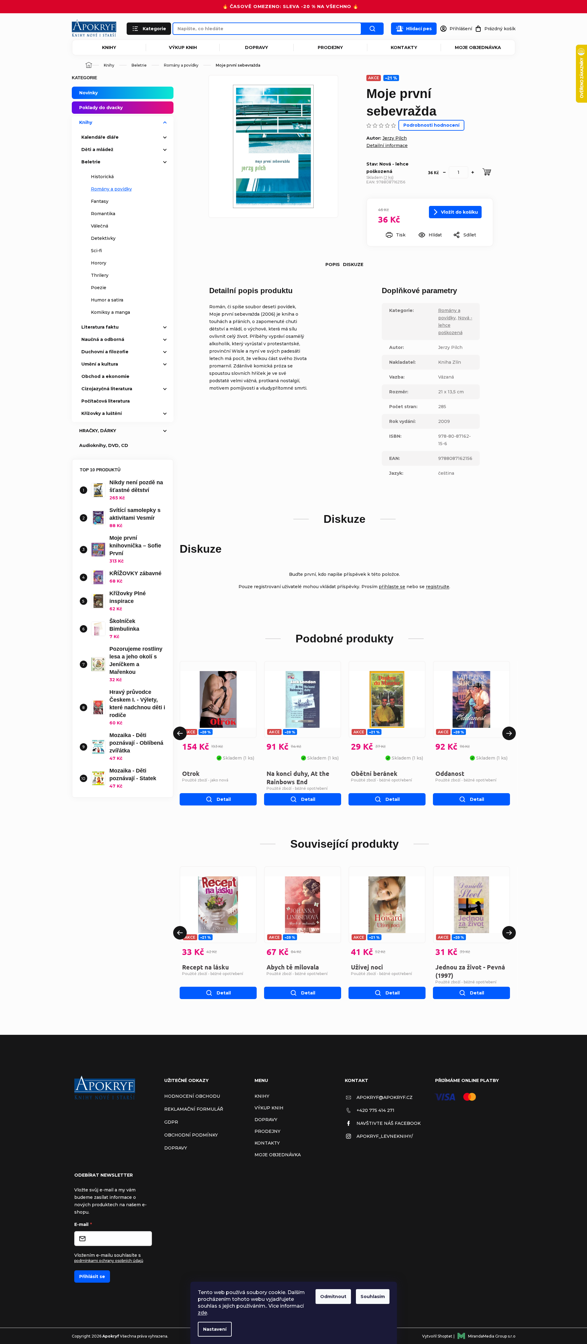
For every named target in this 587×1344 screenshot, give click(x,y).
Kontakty (404, 47)
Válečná (99, 226)
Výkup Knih (183, 47)
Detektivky (103, 238)
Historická (102, 176)
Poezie (98, 287)
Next (509, 733)
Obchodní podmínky (191, 1135)
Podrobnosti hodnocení (431, 125)
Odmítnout (333, 1296)
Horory (98, 263)
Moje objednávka (478, 47)
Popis (332, 264)
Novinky (88, 93)
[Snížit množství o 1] (444, 172)
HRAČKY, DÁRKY (97, 430)
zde (202, 1313)
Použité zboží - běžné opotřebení (297, 788)
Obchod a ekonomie (105, 376)
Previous (180, 733)
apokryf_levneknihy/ (385, 1136)
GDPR (171, 1122)
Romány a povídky (111, 189)
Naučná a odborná (102, 339)
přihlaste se (392, 586)
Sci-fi (96, 250)
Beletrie (90, 162)
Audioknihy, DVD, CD (103, 445)
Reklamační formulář (193, 1109)
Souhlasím (373, 1296)
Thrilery (99, 275)
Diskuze (353, 264)
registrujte (437, 586)
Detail (224, 799)
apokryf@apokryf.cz (385, 1097)
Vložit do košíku (459, 212)
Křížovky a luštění (101, 413)
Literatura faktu (100, 327)
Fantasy (99, 201)
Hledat (372, 29)
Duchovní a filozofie (104, 351)
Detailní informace (387, 145)
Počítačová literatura (105, 401)
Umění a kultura (99, 364)
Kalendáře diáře (100, 137)
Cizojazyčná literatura (106, 388)
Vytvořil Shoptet (437, 1336)
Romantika (103, 213)
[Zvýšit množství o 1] (473, 172)
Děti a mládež (97, 149)
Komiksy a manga (110, 312)
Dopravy (256, 47)
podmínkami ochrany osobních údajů (108, 1260)
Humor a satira (107, 300)
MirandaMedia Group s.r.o (492, 1336)
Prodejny (330, 47)
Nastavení (214, 1329)
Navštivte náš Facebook (389, 1123)
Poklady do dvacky (101, 107)
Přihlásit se (92, 1276)
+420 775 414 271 (375, 1110)
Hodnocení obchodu (192, 1096)
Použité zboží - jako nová (205, 780)
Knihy (109, 47)
